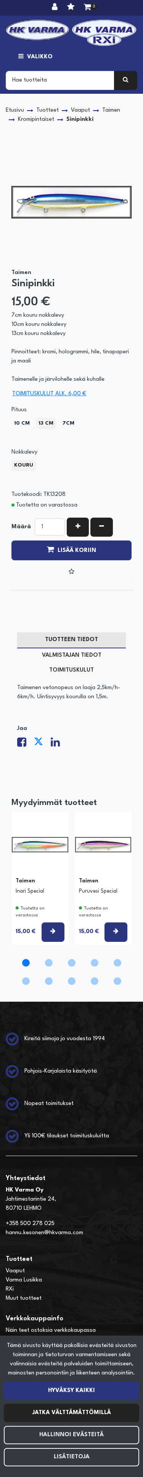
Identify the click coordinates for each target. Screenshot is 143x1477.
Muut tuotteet (24, 1298)
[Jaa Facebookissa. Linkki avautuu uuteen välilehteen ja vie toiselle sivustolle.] (25, 744)
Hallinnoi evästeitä (71, 1435)
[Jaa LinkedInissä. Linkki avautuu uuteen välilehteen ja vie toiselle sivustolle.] (58, 744)
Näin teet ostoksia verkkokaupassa (51, 1330)
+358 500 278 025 (30, 1224)
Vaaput (15, 1271)
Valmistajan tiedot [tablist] (71, 655)
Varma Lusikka (24, 1280)
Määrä (21, 527)
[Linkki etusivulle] (71, 32)
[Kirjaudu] (55, 7)
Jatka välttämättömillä (71, 1413)
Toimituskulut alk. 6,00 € (49, 394)
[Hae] (125, 80)
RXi (10, 1289)
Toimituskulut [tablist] (71, 670)
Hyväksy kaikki (71, 1391)
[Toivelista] (71, 7)
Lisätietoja (72, 1457)
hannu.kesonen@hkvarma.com (44, 1233)
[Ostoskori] (87, 7)
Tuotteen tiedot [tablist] (71, 640)
